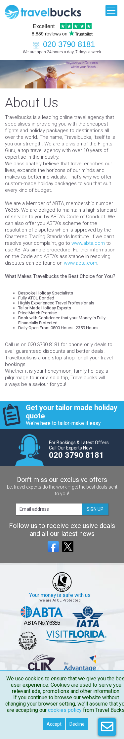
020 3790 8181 (69, 44)
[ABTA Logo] (42, 616)
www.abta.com (88, 243)
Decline (77, 724)
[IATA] (88, 616)
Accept (54, 724)
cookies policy (65, 710)
